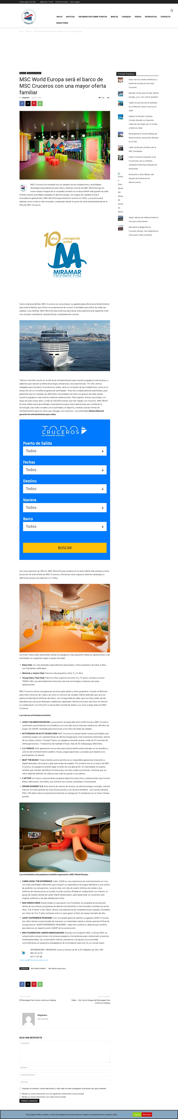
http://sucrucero (43, 1019)
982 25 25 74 (36, 953)
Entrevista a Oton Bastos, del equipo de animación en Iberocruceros (141, 178)
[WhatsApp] (40, 103)
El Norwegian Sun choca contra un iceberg (37, 1000)
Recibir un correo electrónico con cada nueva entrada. (44, 1097)
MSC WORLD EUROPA (38, 968)
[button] (172, 10)
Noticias (29, 31)
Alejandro (25, 98)
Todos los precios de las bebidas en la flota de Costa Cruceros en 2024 (143, 106)
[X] (28, 103)
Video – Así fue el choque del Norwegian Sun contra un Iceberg (90, 1001)
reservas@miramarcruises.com (33, 960)
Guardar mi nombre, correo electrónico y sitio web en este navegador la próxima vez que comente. (64, 1088)
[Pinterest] (34, 103)
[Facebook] (22, 103)
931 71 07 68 (36, 956)
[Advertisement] (89, 52)
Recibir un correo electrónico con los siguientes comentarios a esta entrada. (53, 1094)
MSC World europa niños (57, 968)
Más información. (125, 1114)
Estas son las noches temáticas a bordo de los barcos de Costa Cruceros (143, 83)
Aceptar (137, 1114)
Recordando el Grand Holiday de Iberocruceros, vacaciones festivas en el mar (143, 137)
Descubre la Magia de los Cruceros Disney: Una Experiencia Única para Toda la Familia (143, 231)
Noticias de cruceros (34, 73)
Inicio (21, 31)
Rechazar (147, 1114)
